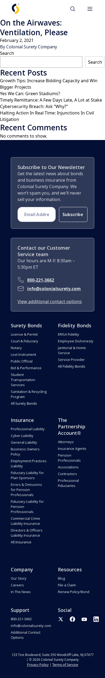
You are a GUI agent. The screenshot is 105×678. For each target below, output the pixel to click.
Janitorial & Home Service (72, 350)
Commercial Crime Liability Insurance (25, 521)
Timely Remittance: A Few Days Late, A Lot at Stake (51, 100)
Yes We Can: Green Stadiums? (30, 93)
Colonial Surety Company (31, 47)
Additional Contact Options (25, 635)
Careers (17, 585)
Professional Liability (28, 428)
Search (7, 53)
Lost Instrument (23, 354)
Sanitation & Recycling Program (29, 394)
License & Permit (24, 334)
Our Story (18, 578)
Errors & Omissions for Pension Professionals (26, 489)
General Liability (24, 442)
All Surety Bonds (24, 403)
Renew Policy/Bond (73, 591)
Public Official (22, 361)
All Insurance (21, 542)
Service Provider (71, 359)
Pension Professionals (69, 458)
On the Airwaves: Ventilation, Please (34, 27)
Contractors (67, 473)
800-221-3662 (40, 280)
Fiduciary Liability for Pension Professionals (27, 506)
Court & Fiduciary (24, 341)
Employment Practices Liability (29, 463)
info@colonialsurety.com (54, 289)
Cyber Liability (22, 435)
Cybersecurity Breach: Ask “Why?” (34, 106)
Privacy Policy (38, 664)
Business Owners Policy (25, 452)
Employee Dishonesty (75, 341)
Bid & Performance (26, 367)
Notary (16, 347)
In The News (21, 591)
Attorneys (66, 441)
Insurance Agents (72, 448)
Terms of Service (65, 664)
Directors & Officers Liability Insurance (27, 533)
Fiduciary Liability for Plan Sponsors (27, 475)
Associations (68, 467)
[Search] (75, 9)
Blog (61, 578)
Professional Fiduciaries (68, 483)
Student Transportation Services (23, 379)
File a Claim (67, 585)
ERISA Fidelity (68, 334)
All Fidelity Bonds (71, 366)
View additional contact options (50, 301)
